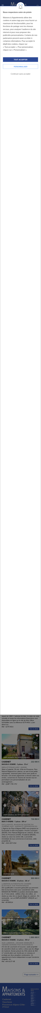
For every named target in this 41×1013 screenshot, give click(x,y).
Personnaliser (20, 66)
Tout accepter (20, 59)
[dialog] (20, 360)
